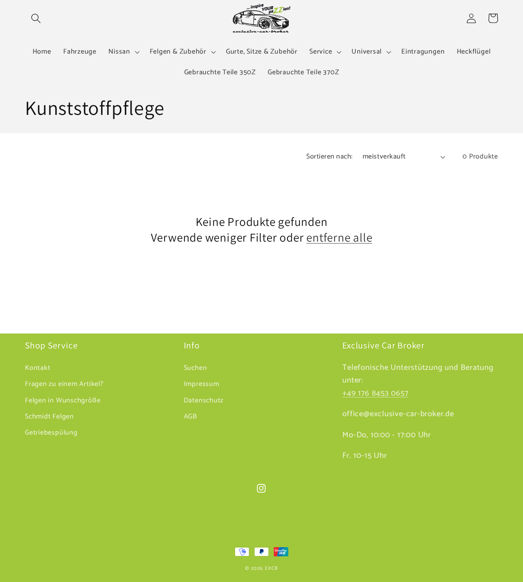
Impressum (201, 384)
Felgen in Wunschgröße (62, 400)
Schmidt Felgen (49, 416)
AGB (190, 416)
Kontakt (37, 368)
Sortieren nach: (329, 156)
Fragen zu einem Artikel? (64, 384)
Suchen (195, 368)
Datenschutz (204, 400)
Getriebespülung (51, 432)
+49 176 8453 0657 (375, 393)
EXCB (271, 568)
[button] (36, 18)
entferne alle (339, 237)
